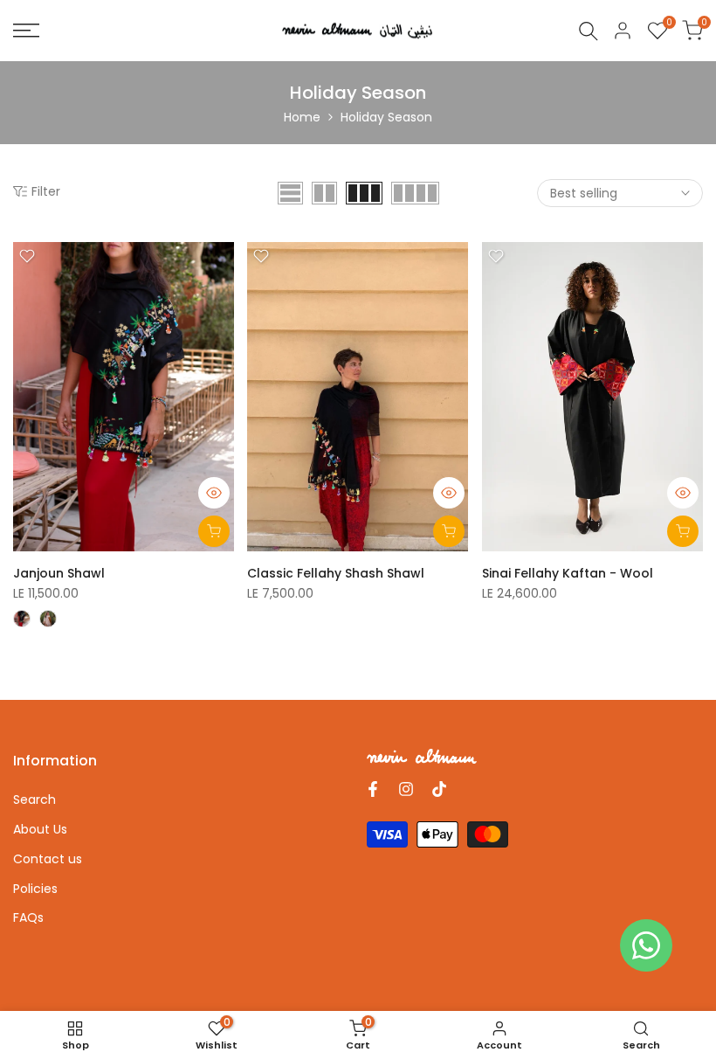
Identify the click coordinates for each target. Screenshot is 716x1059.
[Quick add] (214, 531)
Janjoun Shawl (59, 573)
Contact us (47, 859)
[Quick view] (214, 493)
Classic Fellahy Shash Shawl (335, 573)
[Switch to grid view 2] (324, 193)
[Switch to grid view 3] (364, 193)
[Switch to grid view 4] (415, 193)
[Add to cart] (449, 531)
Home (302, 117)
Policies (35, 888)
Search (34, 799)
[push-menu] (26, 30)
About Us (40, 829)
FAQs (28, 917)
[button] (27, 256)
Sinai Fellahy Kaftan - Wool (567, 573)
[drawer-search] (588, 31)
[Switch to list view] (290, 193)
